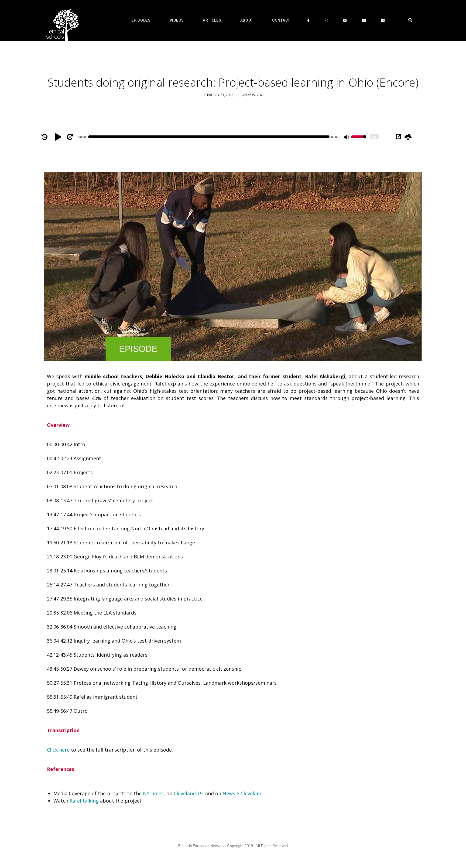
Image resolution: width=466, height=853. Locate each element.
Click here (58, 749)
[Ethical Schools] (61, 20)
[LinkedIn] (383, 20)
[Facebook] (308, 20)
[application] (211, 136)
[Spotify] (344, 20)
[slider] (358, 140)
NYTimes (153, 793)
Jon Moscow (251, 95)
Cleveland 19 (188, 793)
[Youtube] (364, 20)
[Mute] (347, 137)
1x (374, 136)
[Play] (58, 136)
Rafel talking (84, 800)
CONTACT (281, 20)
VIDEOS (177, 20)
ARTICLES (212, 20)
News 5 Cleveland (242, 793)
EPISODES (141, 20)
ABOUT (246, 20)
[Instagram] (326, 20)
